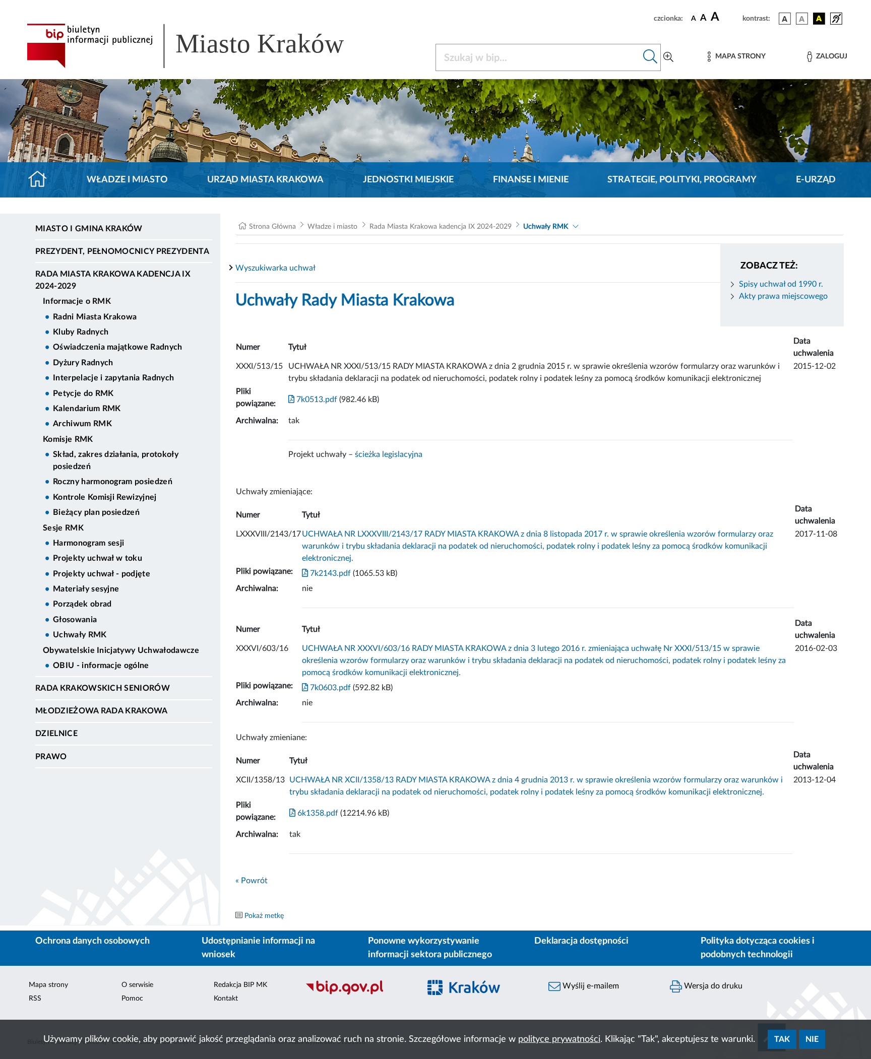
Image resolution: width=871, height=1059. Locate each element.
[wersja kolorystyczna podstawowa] (784, 18)
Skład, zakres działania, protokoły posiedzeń (115, 460)
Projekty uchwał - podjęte (101, 574)
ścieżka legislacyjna (388, 454)
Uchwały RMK (80, 635)
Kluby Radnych (80, 332)
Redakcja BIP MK (240, 984)
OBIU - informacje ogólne (101, 665)
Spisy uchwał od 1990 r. (781, 284)
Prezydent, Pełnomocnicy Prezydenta (122, 251)
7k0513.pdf (315, 399)
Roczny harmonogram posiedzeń (112, 482)
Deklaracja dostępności (581, 941)
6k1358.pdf (316, 813)
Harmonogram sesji (88, 543)
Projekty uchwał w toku (97, 558)
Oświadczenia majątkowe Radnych (117, 347)
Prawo (51, 757)
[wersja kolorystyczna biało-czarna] (802, 18)
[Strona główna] (41, 179)
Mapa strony (48, 984)
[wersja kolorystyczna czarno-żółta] (819, 18)
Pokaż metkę (264, 915)
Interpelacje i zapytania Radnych (113, 378)
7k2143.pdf (329, 573)
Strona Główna (272, 226)
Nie (812, 1039)
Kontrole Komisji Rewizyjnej (105, 497)
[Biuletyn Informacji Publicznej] (357, 993)
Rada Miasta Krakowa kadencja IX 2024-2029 (113, 280)
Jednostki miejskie (408, 179)
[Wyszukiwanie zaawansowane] (668, 57)
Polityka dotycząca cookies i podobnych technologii (758, 948)
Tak (782, 1039)
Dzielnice (56, 734)
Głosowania (75, 620)
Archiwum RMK (82, 424)
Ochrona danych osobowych (92, 941)
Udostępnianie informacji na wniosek (258, 948)
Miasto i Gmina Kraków (89, 229)
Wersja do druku (712, 986)
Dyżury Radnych (83, 363)
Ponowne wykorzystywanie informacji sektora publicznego (430, 948)
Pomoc (132, 998)
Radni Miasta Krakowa (95, 317)
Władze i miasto (127, 179)
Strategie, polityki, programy (682, 179)
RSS (35, 998)
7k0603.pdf (329, 688)
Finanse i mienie (531, 179)
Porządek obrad (82, 604)
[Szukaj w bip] (650, 57)
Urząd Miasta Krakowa (265, 179)
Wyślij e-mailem (590, 986)
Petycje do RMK (83, 393)
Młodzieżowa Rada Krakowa (101, 711)
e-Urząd (816, 179)
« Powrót (251, 881)
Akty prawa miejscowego (783, 296)
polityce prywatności (559, 1039)
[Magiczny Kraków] (479, 993)
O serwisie (137, 984)
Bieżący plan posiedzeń (96, 512)
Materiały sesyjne (86, 589)
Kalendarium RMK (87, 409)
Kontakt (226, 998)
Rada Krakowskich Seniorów (102, 688)
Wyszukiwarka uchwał (275, 268)
